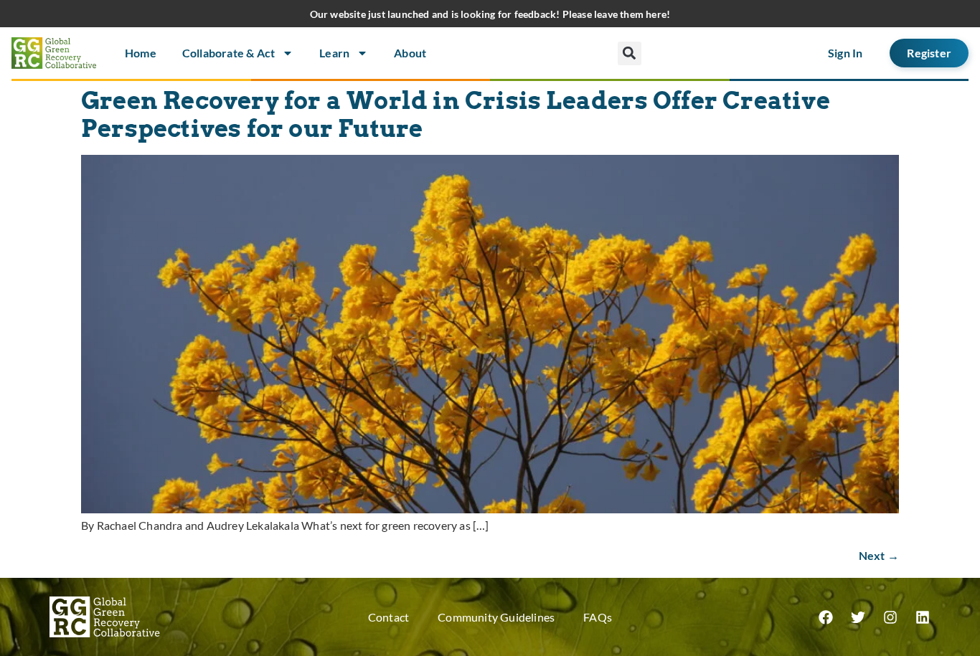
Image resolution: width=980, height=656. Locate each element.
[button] (629, 53)
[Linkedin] (922, 617)
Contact (388, 617)
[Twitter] (858, 617)
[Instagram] (890, 617)
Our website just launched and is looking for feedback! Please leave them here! (490, 14)
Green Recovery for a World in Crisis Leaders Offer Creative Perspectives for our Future (455, 114)
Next (879, 555)
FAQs (597, 617)
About (410, 53)
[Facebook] (825, 617)
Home (140, 53)
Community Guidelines (496, 617)
